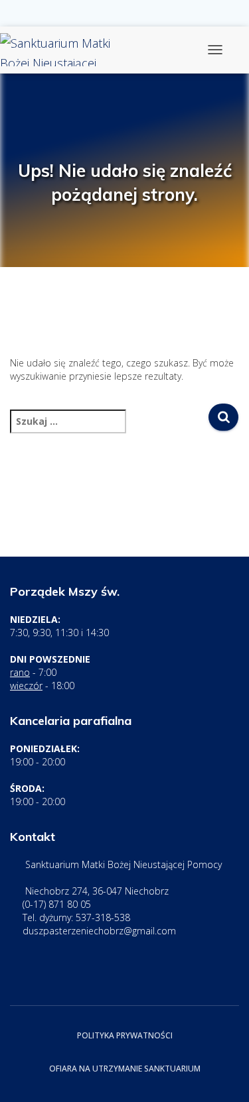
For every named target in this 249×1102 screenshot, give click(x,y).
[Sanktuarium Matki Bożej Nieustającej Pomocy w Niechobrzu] (71, 49)
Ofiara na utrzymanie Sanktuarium (125, 1068)
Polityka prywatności (125, 1035)
